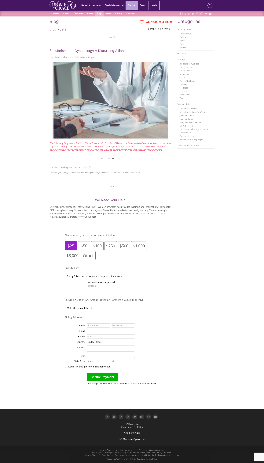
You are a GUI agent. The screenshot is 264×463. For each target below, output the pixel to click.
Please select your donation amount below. (90, 235)
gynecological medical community (73, 172)
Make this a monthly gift (79, 308)
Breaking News (66, 167)
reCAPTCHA (114, 383)
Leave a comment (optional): (101, 282)
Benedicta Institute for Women (193, 112)
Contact (131, 14)
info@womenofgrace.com (132, 439)
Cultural (78, 167)
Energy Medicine (186, 67)
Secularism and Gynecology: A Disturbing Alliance (88, 51)
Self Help (183, 84)
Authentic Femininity (188, 108)
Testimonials (185, 132)
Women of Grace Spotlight (191, 139)
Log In (154, 5)
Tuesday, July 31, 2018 (69, 57)
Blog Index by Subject (189, 63)
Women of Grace (185, 104)
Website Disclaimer (137, 459)
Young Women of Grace (188, 145)
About (66, 14)
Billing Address (73, 317)
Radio (90, 14)
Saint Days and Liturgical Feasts (193, 129)
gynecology (95, 172)
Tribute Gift (71, 268)
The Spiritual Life (186, 136)
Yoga (181, 98)
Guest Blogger (88, 57)
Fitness (185, 87)
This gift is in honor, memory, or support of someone (94, 276)
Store (108, 14)
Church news (185, 33)
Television (78, 14)
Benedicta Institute (91, 5)
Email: (82, 330)
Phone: (81, 336)
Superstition (184, 94)
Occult (182, 77)
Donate (131, 5)
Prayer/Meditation (187, 81)
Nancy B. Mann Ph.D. (111, 172)
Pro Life (87, 167)
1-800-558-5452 (132, 433)
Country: (80, 341)
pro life (126, 172)
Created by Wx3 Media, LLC (117, 459)
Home (56, 14)
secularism (135, 172)
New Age (181, 59)
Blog (99, 14)
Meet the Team (186, 126)
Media (182, 40)
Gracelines (182, 53)
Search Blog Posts (159, 29)
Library (118, 14)
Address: (81, 347)
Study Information (114, 5)
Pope (181, 44)
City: (83, 355)
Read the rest (108, 158)
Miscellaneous (185, 70)
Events (143, 5)
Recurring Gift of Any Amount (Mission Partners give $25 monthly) (103, 299)
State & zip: (79, 361)
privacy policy (133, 383)
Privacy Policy (151, 459)
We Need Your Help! (158, 21)
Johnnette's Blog (186, 115)
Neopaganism (185, 74)
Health (184, 91)
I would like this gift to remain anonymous (88, 366)
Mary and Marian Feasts (190, 122)
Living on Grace (186, 119)
